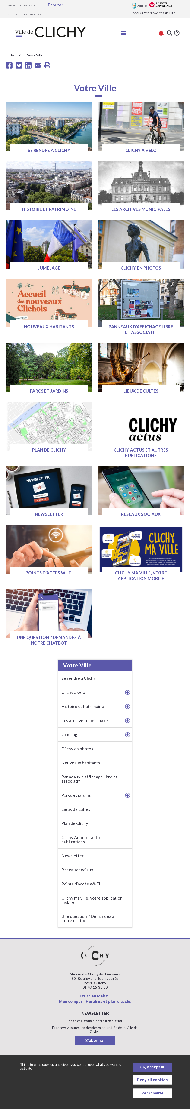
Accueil (13, 14)
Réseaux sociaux (77, 869)
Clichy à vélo (73, 692)
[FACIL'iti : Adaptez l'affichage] (160, 5)
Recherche (33, 14)
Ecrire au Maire (94, 996)
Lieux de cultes (75, 809)
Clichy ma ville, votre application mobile (92, 900)
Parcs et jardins (76, 795)
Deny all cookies (152, 1080)
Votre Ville (77, 665)
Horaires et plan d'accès (108, 1001)
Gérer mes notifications (161, 33)
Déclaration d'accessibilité (154, 13)
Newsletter (72, 855)
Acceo (142, 6)
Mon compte (71, 1001)
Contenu (27, 5)
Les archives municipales (85, 720)
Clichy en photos (77, 748)
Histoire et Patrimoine (82, 706)
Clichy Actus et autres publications (82, 839)
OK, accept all (152, 1067)
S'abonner (95, 1040)
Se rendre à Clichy (78, 678)
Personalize (152, 1093)
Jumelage (70, 734)
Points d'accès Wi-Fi (80, 883)
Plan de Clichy (74, 823)
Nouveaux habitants (80, 762)
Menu (11, 5)
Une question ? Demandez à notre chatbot (87, 918)
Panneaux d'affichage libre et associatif (89, 778)
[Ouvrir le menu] (123, 33)
